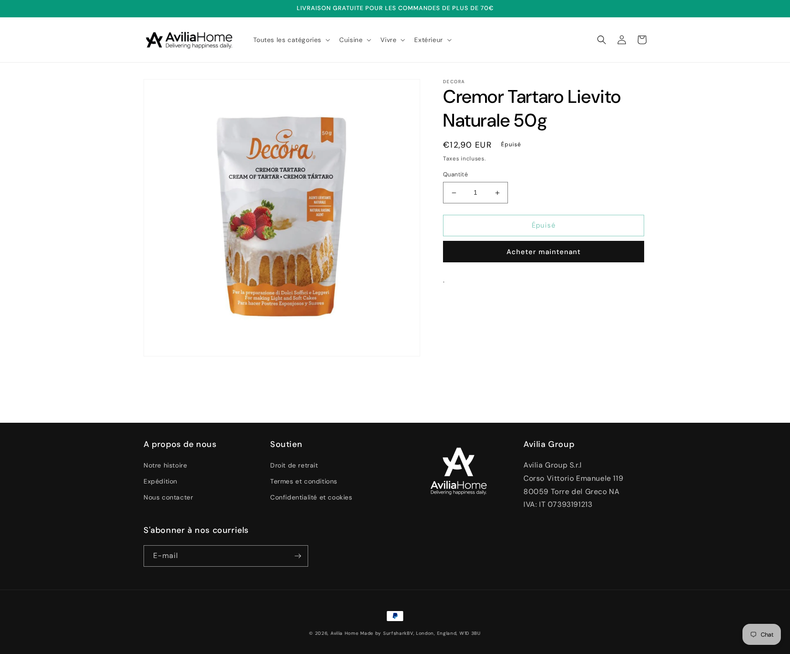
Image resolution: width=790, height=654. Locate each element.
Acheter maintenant (544, 251)
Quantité (455, 175)
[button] (291, 39)
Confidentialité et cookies (311, 497)
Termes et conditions (303, 481)
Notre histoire (165, 465)
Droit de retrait (294, 465)
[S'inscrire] (298, 556)
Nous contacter (168, 497)
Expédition (160, 481)
